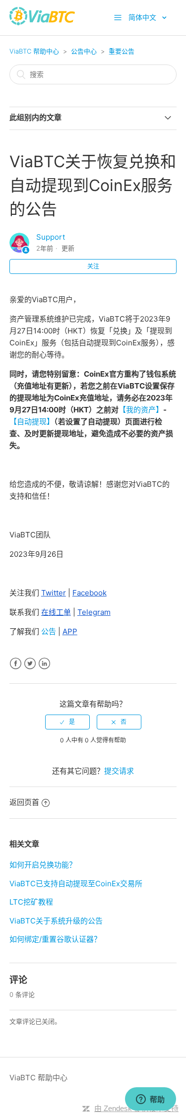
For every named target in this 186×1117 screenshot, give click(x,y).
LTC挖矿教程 (31, 902)
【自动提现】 (31, 421)
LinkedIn (44, 663)
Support (50, 237)
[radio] (67, 722)
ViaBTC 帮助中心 (34, 51)
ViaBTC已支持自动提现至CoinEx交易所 (75, 883)
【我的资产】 (141, 409)
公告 (47, 631)
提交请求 (119, 771)
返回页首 (24, 802)
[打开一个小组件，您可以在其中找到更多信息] (150, 1099)
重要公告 (121, 51)
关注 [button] (93, 266)
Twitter (30, 663)
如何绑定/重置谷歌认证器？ (55, 939)
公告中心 (84, 51)
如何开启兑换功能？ (42, 864)
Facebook (15, 663)
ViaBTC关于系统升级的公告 (56, 920)
